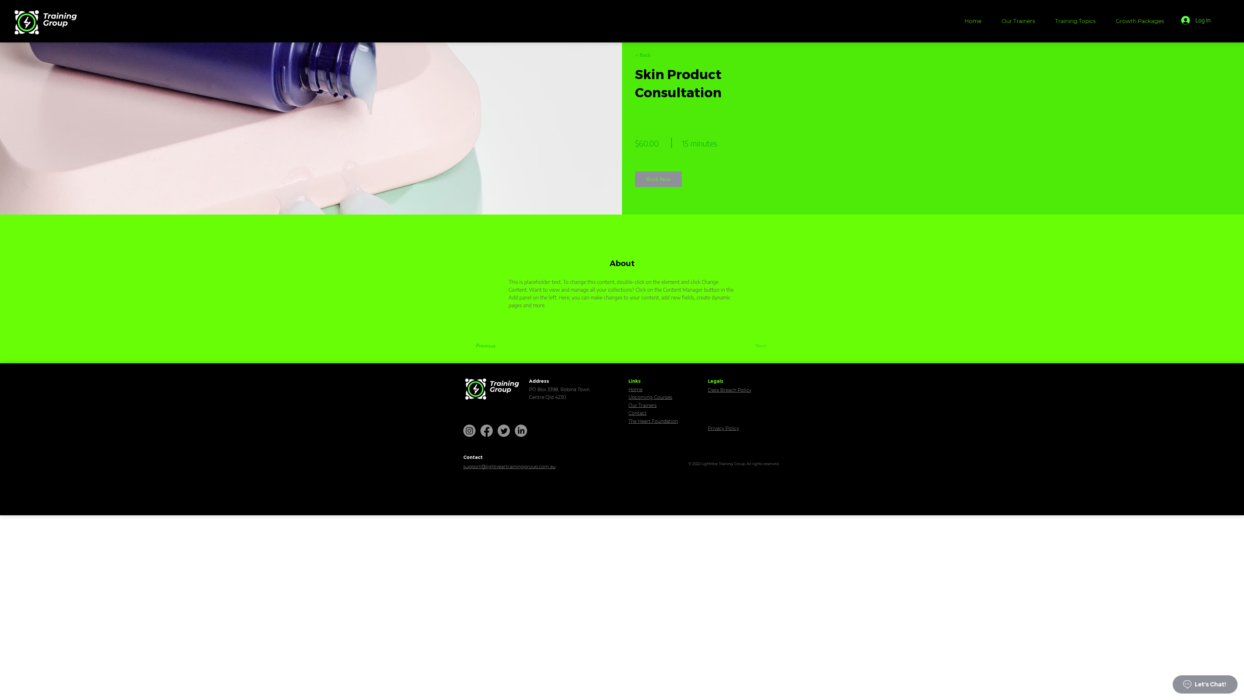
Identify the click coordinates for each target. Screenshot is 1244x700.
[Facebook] (486, 431)
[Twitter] (504, 431)
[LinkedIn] (521, 431)
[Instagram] (469, 431)
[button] (1075, 21)
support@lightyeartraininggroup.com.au (509, 467)
